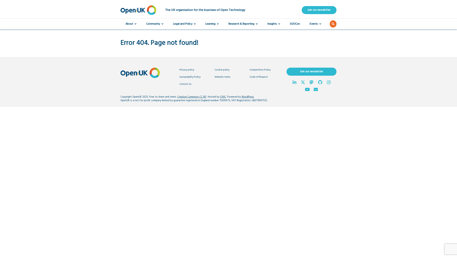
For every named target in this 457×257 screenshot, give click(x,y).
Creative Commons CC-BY (192, 97)
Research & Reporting (241, 24)
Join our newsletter (319, 10)
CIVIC (223, 97)
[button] (333, 23)
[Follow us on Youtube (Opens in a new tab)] (307, 90)
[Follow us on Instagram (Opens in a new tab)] (328, 82)
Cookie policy (222, 70)
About (129, 24)
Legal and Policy (182, 24)
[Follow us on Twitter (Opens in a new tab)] (303, 82)
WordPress (248, 97)
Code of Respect (259, 77)
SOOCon (295, 24)
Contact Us (185, 84)
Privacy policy (186, 70)
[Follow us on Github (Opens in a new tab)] (320, 82)
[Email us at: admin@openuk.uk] (315, 90)
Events (314, 24)
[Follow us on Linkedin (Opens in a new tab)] (294, 82)
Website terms (222, 77)
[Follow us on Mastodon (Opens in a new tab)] (311, 82)
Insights (272, 24)
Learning (210, 24)
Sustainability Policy (190, 77)
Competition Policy (260, 70)
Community (153, 24)
